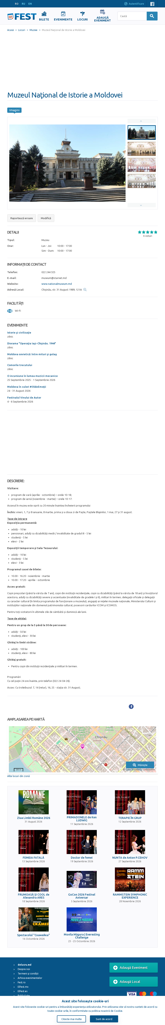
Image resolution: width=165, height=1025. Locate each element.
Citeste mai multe (71, 1019)
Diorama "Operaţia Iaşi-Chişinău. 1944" (31, 343)
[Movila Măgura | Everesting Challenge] (82, 919)
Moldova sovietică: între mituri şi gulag (32, 354)
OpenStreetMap (134, 769)
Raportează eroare (21, 218)
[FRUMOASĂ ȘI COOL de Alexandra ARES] (34, 879)
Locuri (21, 30)
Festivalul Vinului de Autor (24, 397)
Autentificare (136, 3)
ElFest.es (22, 991)
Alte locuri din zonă (18, 776)
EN (30, 3)
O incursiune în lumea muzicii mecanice (32, 375)
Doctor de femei (82, 857)
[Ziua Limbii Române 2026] (34, 802)
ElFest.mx (23, 986)
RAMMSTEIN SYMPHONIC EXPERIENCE (130, 896)
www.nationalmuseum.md (56, 283)
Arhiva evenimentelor (30, 978)
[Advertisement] (82, 61)
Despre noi (24, 969)
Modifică (46, 218)
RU (23, 3)
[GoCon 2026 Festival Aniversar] (82, 879)
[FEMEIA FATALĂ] (34, 842)
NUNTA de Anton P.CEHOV (129, 857)
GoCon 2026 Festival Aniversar (81, 896)
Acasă (10, 30)
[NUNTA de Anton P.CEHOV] (130, 842)
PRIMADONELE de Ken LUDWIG (82, 819)
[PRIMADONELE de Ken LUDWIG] (82, 802)
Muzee (33, 30)
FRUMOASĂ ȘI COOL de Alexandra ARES (33, 896)
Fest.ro (22, 982)
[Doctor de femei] (82, 842)
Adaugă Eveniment (134, 967)
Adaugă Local (130, 981)
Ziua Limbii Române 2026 (33, 818)
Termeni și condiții (28, 973)
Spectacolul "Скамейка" (33, 935)
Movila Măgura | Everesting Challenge (82, 936)
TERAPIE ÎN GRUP (130, 818)
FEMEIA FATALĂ (33, 857)
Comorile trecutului (19, 365)
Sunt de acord (104, 1019)
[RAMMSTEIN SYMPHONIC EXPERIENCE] (130, 879)
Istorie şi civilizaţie (19, 332)
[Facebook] (131, 706)
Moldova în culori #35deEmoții (26, 386)
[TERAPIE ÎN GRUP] (130, 802)
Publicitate (24, 995)
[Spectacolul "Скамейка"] (34, 919)
